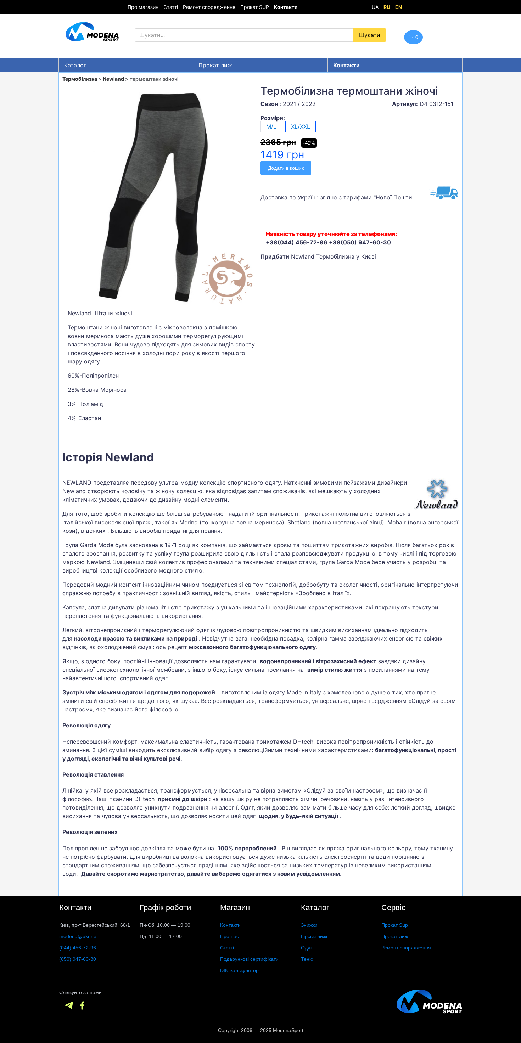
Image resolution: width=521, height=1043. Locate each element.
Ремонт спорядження (209, 7)
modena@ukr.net (78, 936)
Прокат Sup (394, 925)
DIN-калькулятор (239, 970)
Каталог (75, 65)
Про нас (229, 936)
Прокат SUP (254, 7)
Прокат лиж (215, 65)
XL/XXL (300, 126)
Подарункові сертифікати (249, 959)
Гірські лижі (314, 936)
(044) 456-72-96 (77, 948)
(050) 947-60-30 (77, 959)
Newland (113, 79)
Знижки (309, 925)
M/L (271, 126)
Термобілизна (79, 79)
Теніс (307, 959)
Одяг (306, 948)
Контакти (230, 925)
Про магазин (143, 7)
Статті (170, 7)
